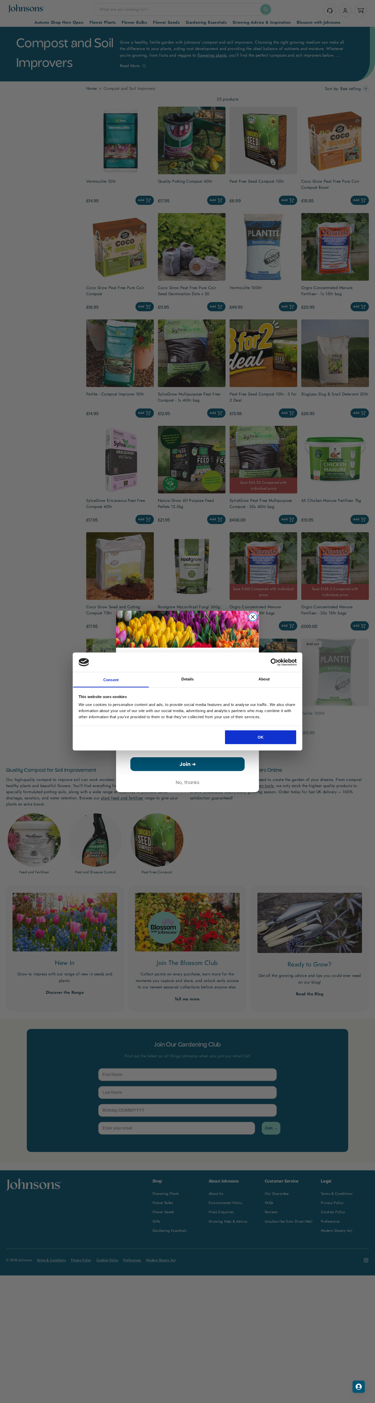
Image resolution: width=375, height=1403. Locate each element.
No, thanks (187, 782)
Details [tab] (187, 679)
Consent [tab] (111, 680)
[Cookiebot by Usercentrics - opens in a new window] (274, 662)
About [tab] (264, 679)
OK (261, 737)
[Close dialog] (253, 617)
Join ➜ (187, 764)
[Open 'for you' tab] (359, 1387)
